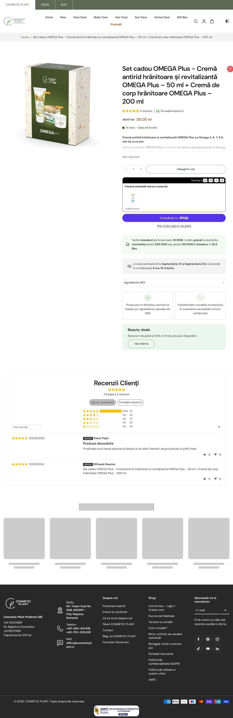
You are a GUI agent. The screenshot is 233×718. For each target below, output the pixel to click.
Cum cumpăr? (158, 628)
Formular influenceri (116, 642)
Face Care (80, 17)
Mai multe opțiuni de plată (174, 226)
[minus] (126, 169)
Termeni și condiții (161, 622)
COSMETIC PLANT (17, 5)
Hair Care (121, 17)
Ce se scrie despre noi (117, 618)
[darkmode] (224, 21)
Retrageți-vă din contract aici (165, 646)
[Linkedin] (217, 649)
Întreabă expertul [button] (130, 402)
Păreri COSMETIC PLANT (119, 624)
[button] (131, 111)
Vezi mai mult (131, 157)
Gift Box (182, 17)
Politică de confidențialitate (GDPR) (164, 662)
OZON (45, 5)
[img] (19, 438)
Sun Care (141, 17)
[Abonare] (225, 610)
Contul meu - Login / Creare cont (162, 608)
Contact (108, 630)
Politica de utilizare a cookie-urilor (162, 671)
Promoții (116, 24)
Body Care (101, 17)
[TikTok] (198, 649)
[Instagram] (217, 639)
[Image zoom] (57, 106)
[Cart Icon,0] (212, 21)
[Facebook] (198, 639)
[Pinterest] (208, 639)
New (63, 17)
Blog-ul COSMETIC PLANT (119, 636)
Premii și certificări (115, 612)
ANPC (152, 680)
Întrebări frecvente (161, 654)
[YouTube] (208, 649)
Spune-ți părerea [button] (102, 402)
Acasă (25, 37)
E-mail (200, 610)
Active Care (162, 17)
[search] (196, 21)
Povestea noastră (114, 606)
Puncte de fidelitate (161, 616)
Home (49, 17)
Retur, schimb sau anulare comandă (165, 636)
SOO (64, 5)
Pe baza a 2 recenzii (116, 394)
